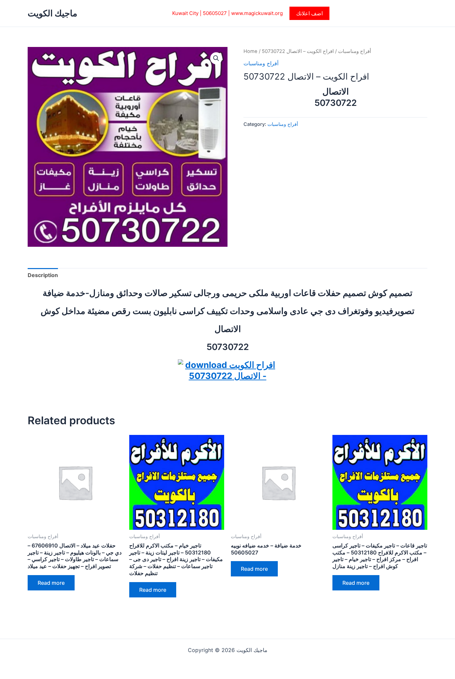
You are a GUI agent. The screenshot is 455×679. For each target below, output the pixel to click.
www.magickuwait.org (257, 13)
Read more (51, 582)
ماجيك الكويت (52, 13)
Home (250, 51)
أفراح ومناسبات (354, 51)
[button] (309, 13)
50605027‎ (215, 13)
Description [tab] (43, 275)
